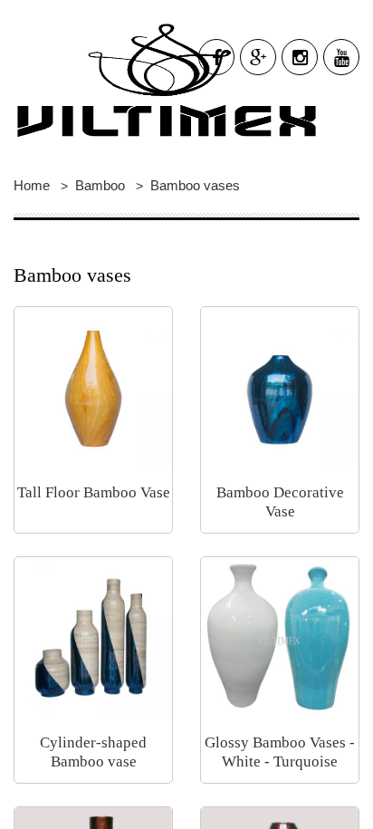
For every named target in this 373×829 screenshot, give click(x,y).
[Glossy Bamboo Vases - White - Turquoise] (280, 634)
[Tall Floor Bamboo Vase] (93, 384)
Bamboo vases (195, 185)
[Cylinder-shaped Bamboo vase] (93, 634)
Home (32, 185)
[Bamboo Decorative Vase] (280, 384)
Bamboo (100, 185)
